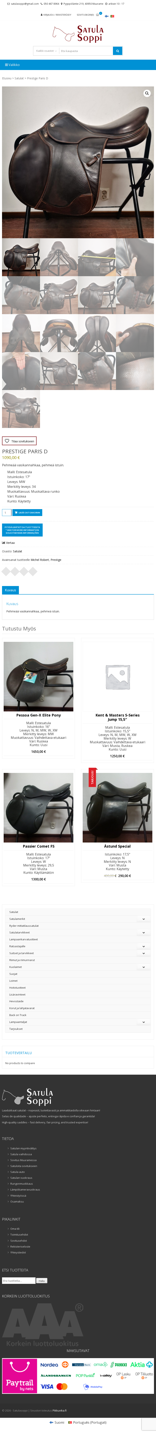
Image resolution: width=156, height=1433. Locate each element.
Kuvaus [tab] (10, 590)
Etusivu (6, 78)
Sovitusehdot (18, 1240)
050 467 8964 (51, 3)
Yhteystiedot (18, 1252)
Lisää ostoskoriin (29, 512)
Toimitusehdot (19, 1234)
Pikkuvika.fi (60, 1410)
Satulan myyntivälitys (23, 1148)
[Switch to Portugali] (112, 16)
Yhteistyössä (18, 1195)
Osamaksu (17, 1201)
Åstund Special (117, 846)
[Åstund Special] (117, 808)
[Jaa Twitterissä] (15, 570)
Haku (42, 1281)
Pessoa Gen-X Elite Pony (38, 715)
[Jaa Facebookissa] (6, 570)
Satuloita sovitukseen (23, 1166)
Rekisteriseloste (20, 1246)
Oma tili (15, 1228)
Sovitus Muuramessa (23, 1160)
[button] (147, 93)
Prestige (56, 560)
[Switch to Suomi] (106, 16)
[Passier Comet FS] (38, 808)
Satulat (19, 78)
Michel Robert (40, 560)
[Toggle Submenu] (143, 919)
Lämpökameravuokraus (25, 1189)
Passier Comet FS (38, 846)
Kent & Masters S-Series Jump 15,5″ (117, 717)
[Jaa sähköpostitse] (33, 570)
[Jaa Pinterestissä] (24, 570)
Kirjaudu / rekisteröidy (57, 14)
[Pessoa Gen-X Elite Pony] (38, 676)
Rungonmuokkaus (21, 1183)
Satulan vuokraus (21, 1178)
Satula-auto (17, 1172)
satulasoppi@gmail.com (25, 3)
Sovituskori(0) (85, 14)
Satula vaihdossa (21, 1154)
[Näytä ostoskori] (97, 15)
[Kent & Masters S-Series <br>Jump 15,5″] (117, 676)
